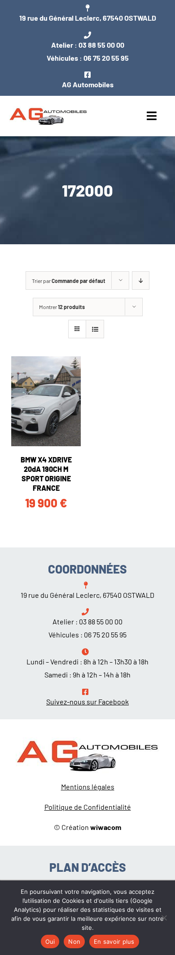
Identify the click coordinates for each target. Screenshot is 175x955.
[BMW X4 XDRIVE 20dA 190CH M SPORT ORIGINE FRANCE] (46, 401)
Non (74, 941)
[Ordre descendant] (140, 280)
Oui (50, 941)
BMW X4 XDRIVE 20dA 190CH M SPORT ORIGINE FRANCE (46, 473)
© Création (87, 827)
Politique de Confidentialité (87, 807)
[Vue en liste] (95, 329)
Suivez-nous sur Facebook (87, 701)
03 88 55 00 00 (101, 44)
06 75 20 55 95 (106, 58)
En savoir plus (114, 941)
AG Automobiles (88, 84)
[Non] (163, 917)
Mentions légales (87, 786)
